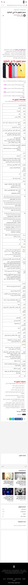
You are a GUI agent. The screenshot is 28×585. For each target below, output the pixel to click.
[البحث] (1, 2)
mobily (9, 583)
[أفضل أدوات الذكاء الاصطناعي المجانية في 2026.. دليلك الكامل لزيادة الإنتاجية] (7, 491)
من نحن (4, 579)
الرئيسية (23, 579)
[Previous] (3, 5)
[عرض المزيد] (8, 419)
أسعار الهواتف (16, 9)
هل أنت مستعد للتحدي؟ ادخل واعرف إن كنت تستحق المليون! (15, 5)
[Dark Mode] (4, 2)
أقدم (3, 466)
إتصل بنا (14, 580)
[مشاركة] (3, 16)
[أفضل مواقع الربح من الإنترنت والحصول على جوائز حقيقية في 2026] (20, 491)
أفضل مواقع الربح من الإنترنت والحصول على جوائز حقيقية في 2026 (21, 497)
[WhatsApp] (10, 419)
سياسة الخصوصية (18, 579)
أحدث (25, 466)
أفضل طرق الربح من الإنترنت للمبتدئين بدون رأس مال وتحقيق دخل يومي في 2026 (21, 482)
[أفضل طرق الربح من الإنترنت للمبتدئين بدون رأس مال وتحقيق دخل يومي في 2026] (20, 476)
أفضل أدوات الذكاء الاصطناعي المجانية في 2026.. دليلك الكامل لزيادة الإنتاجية (8, 498)
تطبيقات (14, 514)
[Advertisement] (14, 34)
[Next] (1, 5)
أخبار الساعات (14, 509)
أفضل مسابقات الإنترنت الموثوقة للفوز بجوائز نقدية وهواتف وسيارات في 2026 (8, 482)
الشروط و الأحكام (10, 579)
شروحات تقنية (14, 516)
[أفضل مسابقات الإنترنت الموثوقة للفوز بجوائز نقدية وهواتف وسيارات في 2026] (7, 476)
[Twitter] (13, 419)
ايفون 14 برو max (21, 411)
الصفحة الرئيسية (23, 9)
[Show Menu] (26, 2)
